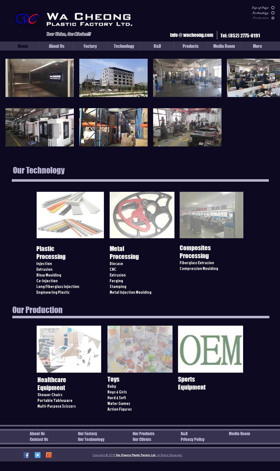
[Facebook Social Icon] (26, 455)
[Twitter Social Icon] (37, 455)
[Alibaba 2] (49, 455)
